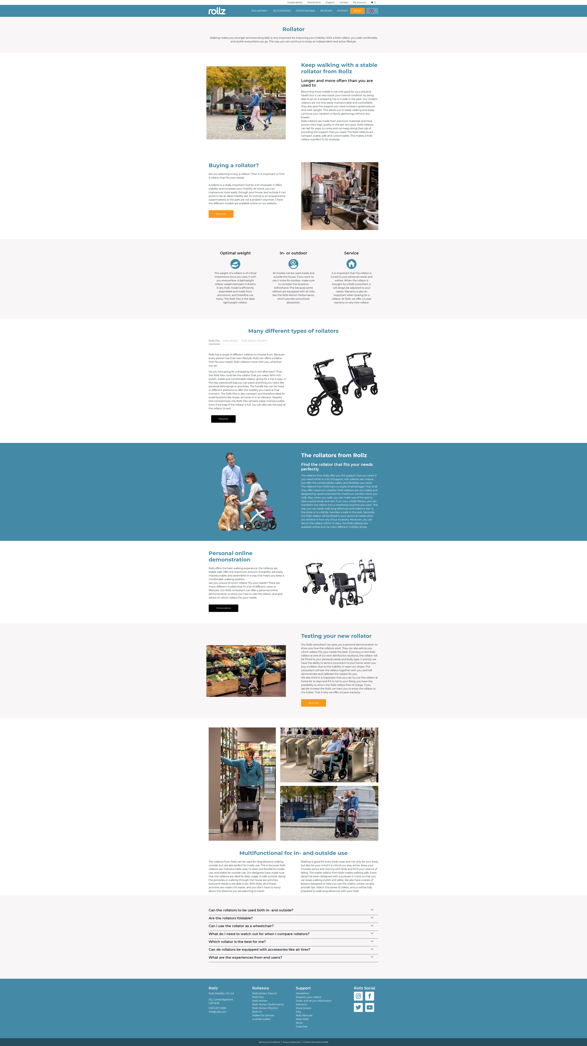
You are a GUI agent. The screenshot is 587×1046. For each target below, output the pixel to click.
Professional (305, 10)
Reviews (326, 10)
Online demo (223, 608)
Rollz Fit (257, 1011)
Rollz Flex (258, 997)
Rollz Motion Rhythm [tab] (254, 340)
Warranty (301, 1004)
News (299, 1022)
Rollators (258, 10)
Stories (342, 10)
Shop (357, 10)
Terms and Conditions (269, 1042)
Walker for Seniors (263, 1015)
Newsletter (302, 993)
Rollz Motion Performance (268, 1004)
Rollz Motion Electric (264, 993)
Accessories (282, 10)
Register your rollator (308, 997)
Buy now (221, 214)
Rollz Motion (259, 1000)
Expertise (301, 1026)
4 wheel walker (261, 1019)
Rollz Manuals (304, 1015)
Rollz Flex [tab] (214, 340)
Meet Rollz (302, 1019)
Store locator (303, 1008)
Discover (223, 419)
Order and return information (314, 1000)
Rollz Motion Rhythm (265, 1008)
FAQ (298, 1011)
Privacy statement (292, 1042)
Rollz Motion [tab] (230, 340)
